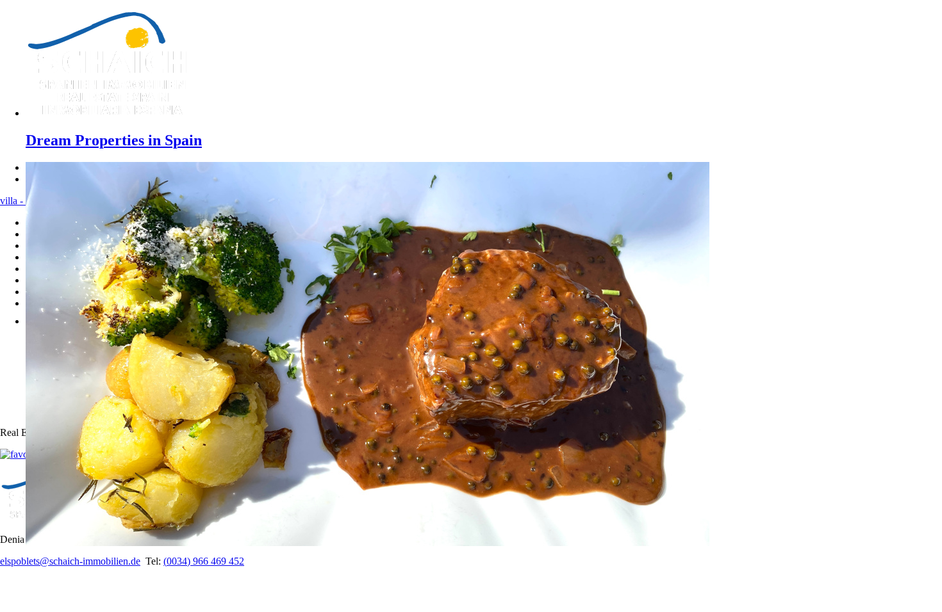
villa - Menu (24, 200)
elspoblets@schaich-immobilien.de (70, 561)
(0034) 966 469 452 (203, 561)
